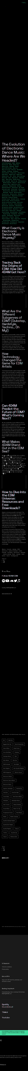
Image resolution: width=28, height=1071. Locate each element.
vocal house (6, 223)
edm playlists (6, 767)
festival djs (15, 187)
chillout (4, 171)
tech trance (5, 217)
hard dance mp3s (17, 795)
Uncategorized (14, 554)
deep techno (6, 176)
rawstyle (18, 552)
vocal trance (13, 223)
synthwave (10, 215)
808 (14, 163)
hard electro (15, 191)
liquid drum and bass (18, 196)
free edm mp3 (15, 791)
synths (4, 215)
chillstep (10, 171)
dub (10, 178)
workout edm (13, 835)
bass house (5, 166)
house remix (14, 194)
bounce (14, 169)
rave (21, 209)
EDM (18, 547)
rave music (13, 210)
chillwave (16, 171)
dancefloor (5, 174)
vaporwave (21, 222)
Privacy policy (5, 967)
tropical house (15, 220)
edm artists (9, 179)
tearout (17, 827)
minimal (23, 199)
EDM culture (17, 179)
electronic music (16, 184)
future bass (14, 189)
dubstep (22, 178)
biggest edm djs (7, 742)
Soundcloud (7, 1005)
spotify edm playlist (8, 823)
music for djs (17, 807)
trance (17, 217)
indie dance (21, 194)
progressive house (18, 207)
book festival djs (19, 742)
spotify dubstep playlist (9, 819)
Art (4, 738)
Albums (7, 7)
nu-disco (11, 204)
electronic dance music (9, 779)
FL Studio (21, 187)
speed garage (7, 214)
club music (14, 173)
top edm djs (14, 831)
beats (17, 166)
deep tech (19, 174)
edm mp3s (16, 763)
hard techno (17, 551)
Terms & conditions (7, 965)
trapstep (24, 219)
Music (13, 552)
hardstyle (6, 192)
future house (7, 191)
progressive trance (7, 209)
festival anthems (7, 187)
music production (15, 201)
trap (13, 219)
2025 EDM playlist (7, 163)
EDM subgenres (7, 183)
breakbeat (20, 169)
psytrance (16, 209)
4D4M (14, 514)
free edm (5, 791)
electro (15, 183)
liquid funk (5, 197)
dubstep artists (7, 755)
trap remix (17, 219)
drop (15, 176)
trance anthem (6, 219)
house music (6, 194)
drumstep (5, 178)
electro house (21, 183)
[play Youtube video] (14, 55)
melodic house (6, 199)
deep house (12, 174)
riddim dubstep (14, 815)
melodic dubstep (13, 197)
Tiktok (4, 1010)
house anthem (18, 192)
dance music (21, 173)
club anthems (6, 173)
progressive (19, 205)
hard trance (22, 191)
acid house (5, 165)
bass (11, 165)
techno (3, 554)
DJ (11, 176)
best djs (11, 738)
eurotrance (5, 186)
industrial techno (7, 196)
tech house (17, 215)
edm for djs (14, 181)
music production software (9, 202)
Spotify (5, 1003)
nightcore (5, 204)
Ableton (18, 163)
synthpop (21, 214)
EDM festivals (6, 181)
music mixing (6, 201)
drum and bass (21, 176)
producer (12, 205)
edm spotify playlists (19, 767)
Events (20, 549)
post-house (5, 205)
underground (14, 222)
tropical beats (7, 220)
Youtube (6, 1016)
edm (4, 179)
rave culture (5, 210)
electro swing (7, 184)
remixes (19, 210)
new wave (20, 202)
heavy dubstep (17, 803)
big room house (6, 169)
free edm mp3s (6, 189)
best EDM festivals (7, 168)
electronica (5, 549)
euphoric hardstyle (13, 549)
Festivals (4, 551)
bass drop (16, 165)
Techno (12, 217)
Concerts (9, 547)
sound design (6, 212)
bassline (12, 166)
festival (19, 186)
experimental (13, 186)
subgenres (14, 214)
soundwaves (22, 212)
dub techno (15, 178)
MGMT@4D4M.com (11, 586)
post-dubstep (18, 204)
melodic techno (15, 199)
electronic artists (7, 775)
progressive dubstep (8, 207)
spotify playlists (7, 827)
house (11, 192)
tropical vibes (6, 222)
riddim (22, 552)
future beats (22, 189)
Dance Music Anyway (11, 236)
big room (15, 168)
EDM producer (21, 181)
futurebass (10, 551)
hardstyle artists (16, 799)
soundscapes (14, 212)
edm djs (15, 759)
